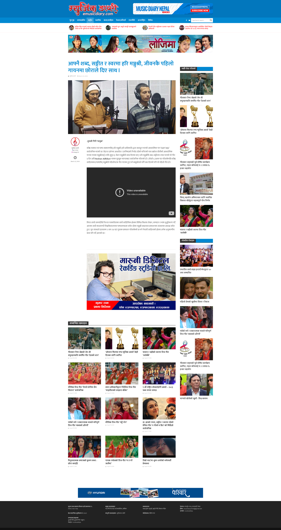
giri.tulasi (75, 150)
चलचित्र (98, 20)
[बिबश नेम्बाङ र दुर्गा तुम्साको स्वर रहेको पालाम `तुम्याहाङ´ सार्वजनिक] (189, 27)
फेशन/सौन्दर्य (121, 20)
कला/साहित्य (108, 20)
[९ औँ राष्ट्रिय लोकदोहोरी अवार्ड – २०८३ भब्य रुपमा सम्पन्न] (159, 373)
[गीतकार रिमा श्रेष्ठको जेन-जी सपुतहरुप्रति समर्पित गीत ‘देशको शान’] (84, 338)
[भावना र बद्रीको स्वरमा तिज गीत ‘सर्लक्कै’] (159, 338)
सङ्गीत (90, 20)
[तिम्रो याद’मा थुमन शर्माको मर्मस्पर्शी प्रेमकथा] (159, 446)
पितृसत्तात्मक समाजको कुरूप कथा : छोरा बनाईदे (82, 462)
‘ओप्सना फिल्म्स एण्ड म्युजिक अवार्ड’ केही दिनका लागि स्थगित (121, 354)
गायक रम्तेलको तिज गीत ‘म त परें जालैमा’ (118, 462)
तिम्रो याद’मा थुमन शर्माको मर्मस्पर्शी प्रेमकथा (157, 462)
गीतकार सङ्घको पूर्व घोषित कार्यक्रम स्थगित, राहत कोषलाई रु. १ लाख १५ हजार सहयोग (195, 165)
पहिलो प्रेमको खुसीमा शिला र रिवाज (194, 301)
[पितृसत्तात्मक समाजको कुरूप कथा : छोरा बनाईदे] (84, 446)
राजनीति (132, 20)
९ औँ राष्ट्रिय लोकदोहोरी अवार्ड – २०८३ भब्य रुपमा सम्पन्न (158, 389)
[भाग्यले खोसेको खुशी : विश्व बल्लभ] (196, 384)
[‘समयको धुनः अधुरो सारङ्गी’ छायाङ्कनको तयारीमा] (79, 27)
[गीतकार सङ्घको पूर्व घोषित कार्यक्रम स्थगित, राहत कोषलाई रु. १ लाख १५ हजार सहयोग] (196, 148)
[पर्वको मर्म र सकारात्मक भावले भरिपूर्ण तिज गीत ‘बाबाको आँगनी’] (84, 408)
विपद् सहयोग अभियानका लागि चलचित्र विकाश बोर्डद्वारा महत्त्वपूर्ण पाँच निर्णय (196, 199)
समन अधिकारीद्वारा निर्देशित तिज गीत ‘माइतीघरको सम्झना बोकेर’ (120, 389)
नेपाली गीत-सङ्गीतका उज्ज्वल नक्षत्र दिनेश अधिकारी (132, 28)
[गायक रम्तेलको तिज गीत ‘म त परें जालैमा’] (121, 446)
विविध (150, 20)
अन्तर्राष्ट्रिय (141, 20)
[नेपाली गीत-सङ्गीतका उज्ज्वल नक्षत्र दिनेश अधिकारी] (115, 27)
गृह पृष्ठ (71, 20)
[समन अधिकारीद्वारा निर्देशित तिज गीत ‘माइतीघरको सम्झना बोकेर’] (121, 373)
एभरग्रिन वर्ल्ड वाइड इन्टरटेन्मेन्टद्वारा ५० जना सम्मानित (195, 271)
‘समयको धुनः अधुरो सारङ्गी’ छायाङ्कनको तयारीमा (95, 28)
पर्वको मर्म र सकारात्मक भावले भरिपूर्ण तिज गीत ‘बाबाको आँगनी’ (83, 424)
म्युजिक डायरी (73, 76)
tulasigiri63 (76, 152)
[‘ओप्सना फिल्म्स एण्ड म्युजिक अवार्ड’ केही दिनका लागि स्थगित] (121, 338)
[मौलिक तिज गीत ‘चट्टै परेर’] (121, 408)
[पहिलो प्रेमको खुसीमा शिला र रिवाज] (196, 288)
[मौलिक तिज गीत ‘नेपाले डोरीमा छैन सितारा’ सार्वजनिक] (84, 373)
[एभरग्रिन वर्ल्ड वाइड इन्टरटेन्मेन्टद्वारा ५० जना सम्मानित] (196, 255)
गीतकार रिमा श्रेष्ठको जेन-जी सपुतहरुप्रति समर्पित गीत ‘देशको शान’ (83, 354)
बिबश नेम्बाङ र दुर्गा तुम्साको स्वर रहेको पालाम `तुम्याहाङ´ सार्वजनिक (205, 28)
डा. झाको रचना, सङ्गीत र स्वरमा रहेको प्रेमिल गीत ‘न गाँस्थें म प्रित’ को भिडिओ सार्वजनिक (158, 425)
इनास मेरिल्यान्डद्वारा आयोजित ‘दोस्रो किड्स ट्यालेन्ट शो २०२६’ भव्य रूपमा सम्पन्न (169, 28)
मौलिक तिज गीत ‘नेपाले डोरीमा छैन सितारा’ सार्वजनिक (82, 389)
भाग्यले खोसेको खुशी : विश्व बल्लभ (194, 398)
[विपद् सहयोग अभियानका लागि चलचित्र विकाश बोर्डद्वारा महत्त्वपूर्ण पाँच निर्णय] (196, 183)
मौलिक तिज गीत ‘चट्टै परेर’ (116, 422)
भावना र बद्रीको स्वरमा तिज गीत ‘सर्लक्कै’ (156, 354)
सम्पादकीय (81, 20)
